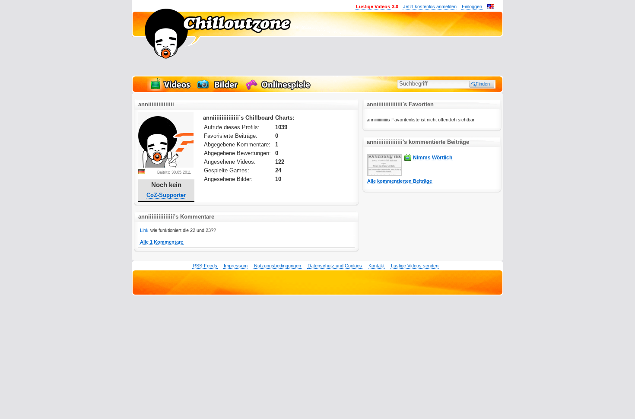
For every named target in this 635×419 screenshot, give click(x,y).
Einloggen (472, 6)
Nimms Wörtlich (432, 158)
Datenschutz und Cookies (335, 265)
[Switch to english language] (491, 7)
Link (145, 230)
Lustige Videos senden (414, 265)
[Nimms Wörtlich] (385, 174)
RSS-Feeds (205, 265)
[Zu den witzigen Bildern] (218, 89)
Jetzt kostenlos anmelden (430, 6)
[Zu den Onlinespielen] (279, 89)
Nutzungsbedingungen (277, 265)
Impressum (236, 265)
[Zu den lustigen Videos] (169, 89)
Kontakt (376, 265)
